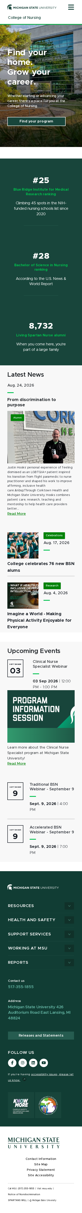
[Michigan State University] (32, 7)
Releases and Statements (41, 1035)
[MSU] (41, 891)
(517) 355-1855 (26, 1189)
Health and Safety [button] (32, 920)
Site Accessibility (41, 1175)
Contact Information (41, 1159)
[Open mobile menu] (71, 7)
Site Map (41, 1164)
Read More (16, 513)
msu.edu (47, 1189)
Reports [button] (18, 963)
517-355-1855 (21, 987)
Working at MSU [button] (27, 948)
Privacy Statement (41, 1169)
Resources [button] (21, 906)
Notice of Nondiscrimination (24, 1194)
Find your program (36, 121)
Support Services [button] (29, 934)
